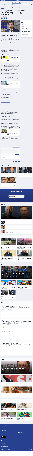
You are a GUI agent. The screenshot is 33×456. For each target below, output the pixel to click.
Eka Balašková (7, 218)
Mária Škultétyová (7, 309)
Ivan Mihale (6, 259)
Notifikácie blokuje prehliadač (4, 446)
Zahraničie (5, 4)
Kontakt (1, 441)
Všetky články (30, 204)
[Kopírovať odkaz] (6, 18)
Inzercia (1, 433)
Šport (10, 4)
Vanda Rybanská (10, 227)
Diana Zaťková (6, 248)
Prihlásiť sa (17, 154)
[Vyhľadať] (22, 4)
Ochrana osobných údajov (19, 433)
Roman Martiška (7, 324)
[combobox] (27, 4)
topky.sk (6, 40)
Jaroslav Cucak (5, 288)
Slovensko (2, 4)
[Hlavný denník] (16, 3)
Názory (8, 4)
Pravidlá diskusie (19, 435)
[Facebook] (1, 18)
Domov (1, 7)
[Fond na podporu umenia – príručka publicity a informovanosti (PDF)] (3, 437)
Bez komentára (13, 4)
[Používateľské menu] (31, 4)
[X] (2, 18)
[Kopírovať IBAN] (23, 196)
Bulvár (16, 4)
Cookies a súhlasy (19, 434)
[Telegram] (4, 18)
